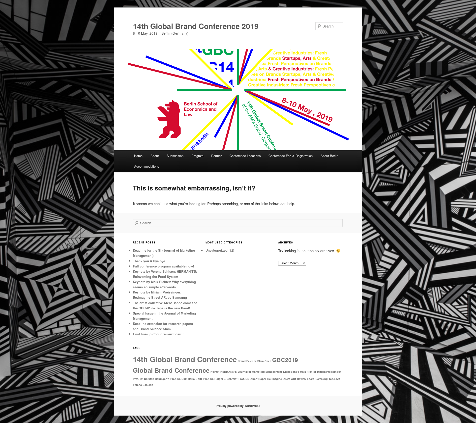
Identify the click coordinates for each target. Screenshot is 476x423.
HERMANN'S (228, 371)
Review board (306, 379)
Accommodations (146, 166)
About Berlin (329, 155)
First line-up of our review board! (158, 334)
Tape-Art (334, 379)
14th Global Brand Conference (185, 359)
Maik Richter (308, 371)
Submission (175, 155)
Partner (216, 155)
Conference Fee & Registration (290, 155)
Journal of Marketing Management (260, 371)
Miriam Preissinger (329, 371)
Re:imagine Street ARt (281, 379)
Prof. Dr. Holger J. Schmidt (220, 379)
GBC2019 (285, 360)
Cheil (268, 361)
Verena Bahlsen (143, 385)
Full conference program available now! (163, 266)
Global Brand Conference (171, 370)
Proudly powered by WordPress (238, 405)
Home (138, 155)
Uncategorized (217, 250)
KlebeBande (291, 371)
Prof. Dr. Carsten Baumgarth (151, 379)
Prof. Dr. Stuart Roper (252, 379)
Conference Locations (245, 155)
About (154, 155)
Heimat (214, 371)
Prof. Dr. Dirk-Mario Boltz (186, 379)
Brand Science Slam (251, 361)
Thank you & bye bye (149, 261)
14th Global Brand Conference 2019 (196, 26)
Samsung (322, 379)
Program (197, 155)
